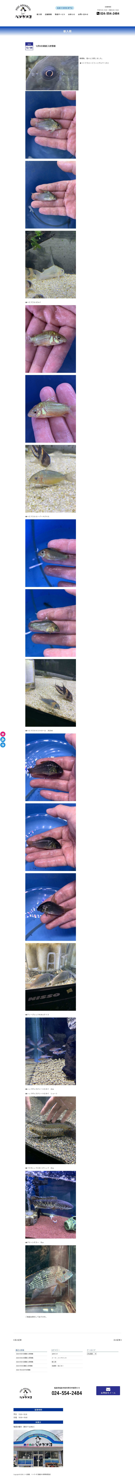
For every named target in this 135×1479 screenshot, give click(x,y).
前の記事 (18, 1340)
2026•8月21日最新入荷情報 (24, 1362)
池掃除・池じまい (58, 1366)
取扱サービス (60, 14)
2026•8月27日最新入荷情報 (24, 1354)
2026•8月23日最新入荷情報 (24, 1358)
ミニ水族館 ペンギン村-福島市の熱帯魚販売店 (37, 1474)
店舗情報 (48, 14)
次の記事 (117, 1340)
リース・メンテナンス (59, 1358)
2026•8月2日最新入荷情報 (24, 1366)
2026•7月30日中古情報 (23, 1370)
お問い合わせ (83, 14)
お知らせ (71, 14)
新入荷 (39, 14)
